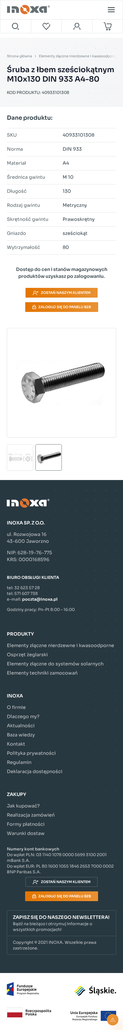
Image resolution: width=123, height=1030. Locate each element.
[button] (61, 923)
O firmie (16, 707)
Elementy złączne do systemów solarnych (55, 664)
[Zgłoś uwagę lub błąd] (112, 1019)
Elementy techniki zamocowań (42, 673)
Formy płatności (26, 824)
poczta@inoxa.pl (39, 599)
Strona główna (19, 56)
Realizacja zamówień (31, 815)
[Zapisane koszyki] (46, 26)
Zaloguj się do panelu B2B (64, 307)
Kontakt (16, 744)
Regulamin (19, 762)
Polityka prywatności (31, 753)
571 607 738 (26, 593)
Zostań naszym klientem (65, 292)
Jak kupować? (23, 806)
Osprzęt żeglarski (27, 655)
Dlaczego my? (23, 716)
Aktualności (21, 726)
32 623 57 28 (27, 587)
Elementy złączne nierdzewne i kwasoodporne (78, 56)
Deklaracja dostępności (34, 771)
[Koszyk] (107, 26)
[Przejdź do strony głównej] (29, 9)
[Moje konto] (77, 26)
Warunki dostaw (26, 833)
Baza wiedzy (21, 735)
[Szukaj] (15, 26)
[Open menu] (111, 9)
